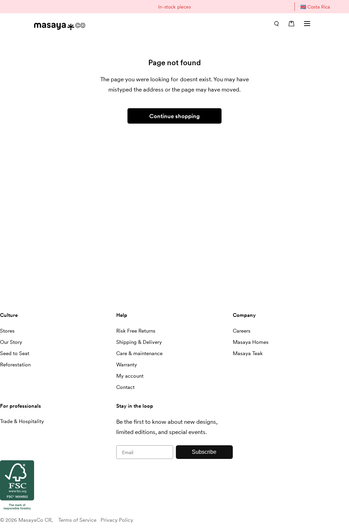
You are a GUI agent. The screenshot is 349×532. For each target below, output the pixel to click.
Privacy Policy (117, 520)
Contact (125, 387)
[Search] (276, 23)
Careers (242, 331)
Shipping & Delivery (139, 342)
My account (129, 376)
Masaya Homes (251, 342)
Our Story (11, 342)
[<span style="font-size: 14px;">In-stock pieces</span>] (174, 6)
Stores (7, 331)
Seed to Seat (14, 353)
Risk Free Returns (135, 331)
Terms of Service (77, 520)
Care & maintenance (139, 353)
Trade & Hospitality (22, 421)
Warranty (126, 365)
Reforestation (15, 365)
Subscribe (204, 452)
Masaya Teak (248, 353)
